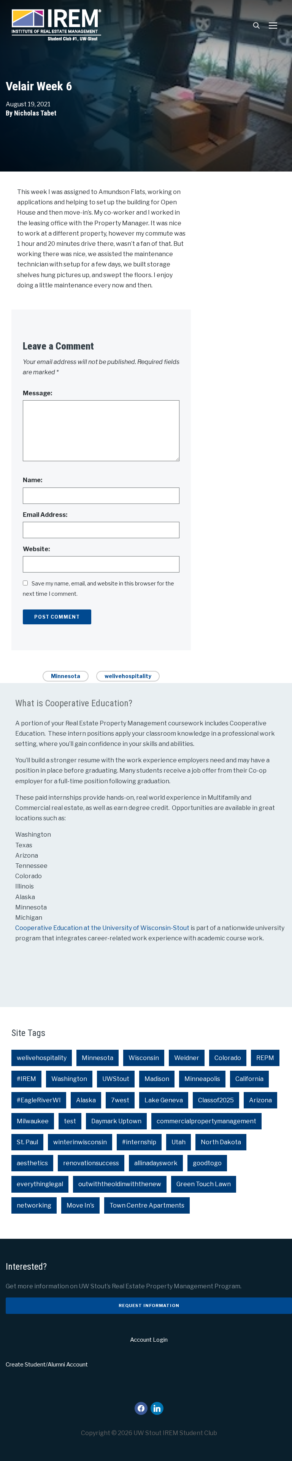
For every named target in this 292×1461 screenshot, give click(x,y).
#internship (139, 1142)
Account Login (149, 1339)
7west (120, 1100)
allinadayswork (156, 1163)
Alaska (86, 1100)
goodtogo (207, 1163)
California (249, 1079)
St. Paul (27, 1142)
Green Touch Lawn (203, 1184)
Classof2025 (216, 1100)
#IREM (26, 1079)
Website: (36, 549)
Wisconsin (144, 1058)
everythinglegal (40, 1184)
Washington (69, 1079)
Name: (32, 480)
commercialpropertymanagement (206, 1121)
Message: (37, 393)
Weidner (186, 1058)
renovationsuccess (91, 1163)
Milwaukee (33, 1121)
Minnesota (65, 676)
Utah (178, 1142)
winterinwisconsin (80, 1142)
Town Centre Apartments (147, 1205)
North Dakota (221, 1142)
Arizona (260, 1100)
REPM (265, 1058)
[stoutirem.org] (56, 23)
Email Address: (45, 514)
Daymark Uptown (116, 1121)
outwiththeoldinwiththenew (119, 1184)
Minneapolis (202, 1079)
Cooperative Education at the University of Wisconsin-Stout (102, 928)
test (70, 1121)
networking (34, 1205)
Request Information (149, 1305)
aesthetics (32, 1163)
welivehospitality (128, 676)
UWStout (115, 1079)
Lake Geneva (163, 1100)
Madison (156, 1079)
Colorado (227, 1058)
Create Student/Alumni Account (47, 1364)
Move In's (80, 1205)
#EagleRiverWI (39, 1100)
